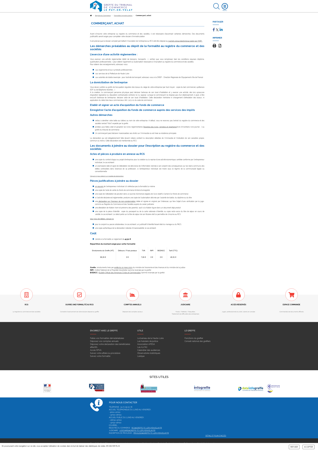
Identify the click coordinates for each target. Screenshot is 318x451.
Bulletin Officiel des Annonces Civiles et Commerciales (120, 273)
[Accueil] (91, 15)
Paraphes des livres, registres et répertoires (160, 127)
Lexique (140, 356)
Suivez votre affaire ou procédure (105, 353)
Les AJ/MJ (142, 347)
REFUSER (294, 447)
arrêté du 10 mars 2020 (123, 267)
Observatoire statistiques (148, 353)
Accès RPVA (95, 350)
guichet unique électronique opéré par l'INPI (185, 41)
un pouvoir (99, 186)
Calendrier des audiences (148, 350)
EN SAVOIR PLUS (113, 446)
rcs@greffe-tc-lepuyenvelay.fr (147, 428)
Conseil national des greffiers (197, 341)
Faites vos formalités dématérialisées (107, 338)
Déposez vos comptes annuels (104, 341)
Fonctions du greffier (193, 338)
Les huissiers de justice (147, 341)
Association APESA (146, 344)
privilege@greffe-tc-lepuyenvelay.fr (151, 433)
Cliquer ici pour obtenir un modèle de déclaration (107, 176)
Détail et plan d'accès (215, 436)
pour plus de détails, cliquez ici (102, 219)
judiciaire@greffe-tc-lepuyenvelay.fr (137, 430)
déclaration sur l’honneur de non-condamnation (117, 201)
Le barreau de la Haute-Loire (150, 338)
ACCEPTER (308, 447)
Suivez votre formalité (100, 356)
